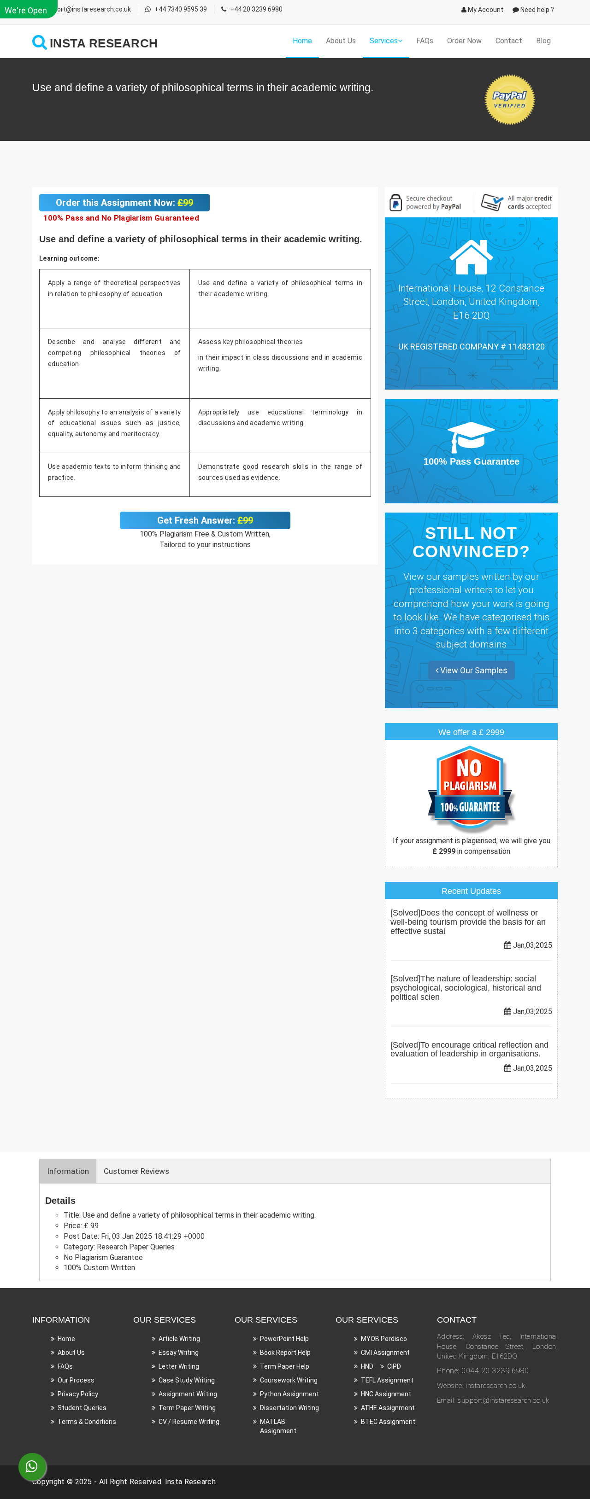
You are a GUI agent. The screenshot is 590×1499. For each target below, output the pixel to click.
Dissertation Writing (289, 1408)
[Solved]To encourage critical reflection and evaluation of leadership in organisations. (469, 1049)
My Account (484, 9)
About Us (341, 40)
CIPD (394, 1366)
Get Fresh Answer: (205, 520)
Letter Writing (179, 1366)
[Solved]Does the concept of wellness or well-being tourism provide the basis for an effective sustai (468, 922)
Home (302, 40)
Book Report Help (285, 1352)
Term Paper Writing (187, 1408)
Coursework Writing (289, 1380)
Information (68, 1171)
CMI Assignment (385, 1352)
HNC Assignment (386, 1394)
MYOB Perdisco (384, 1338)
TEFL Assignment (387, 1380)
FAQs (424, 40)
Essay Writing (179, 1352)
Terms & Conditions (87, 1421)
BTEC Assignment (388, 1421)
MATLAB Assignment (278, 1426)
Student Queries (82, 1408)
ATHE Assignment (388, 1408)
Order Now (464, 40)
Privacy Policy (78, 1394)
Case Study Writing (187, 1380)
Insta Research (190, 1481)
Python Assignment (289, 1394)
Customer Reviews (136, 1171)
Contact (509, 40)
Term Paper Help (284, 1366)
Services (384, 40)
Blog (543, 40)
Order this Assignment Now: (124, 202)
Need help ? (536, 9)
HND (367, 1366)
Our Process (76, 1380)
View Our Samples (472, 670)
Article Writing (179, 1338)
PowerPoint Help (284, 1338)
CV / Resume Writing (189, 1421)
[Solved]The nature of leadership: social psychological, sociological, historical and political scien (465, 988)
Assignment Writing (188, 1394)
